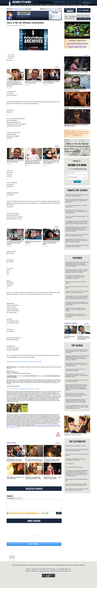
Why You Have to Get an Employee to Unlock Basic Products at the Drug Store (77, 489)
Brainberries (9, 163)
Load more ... (34, 544)
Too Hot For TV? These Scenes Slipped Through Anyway (77, 107)
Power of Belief (39, 4)
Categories (85, 4)
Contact (35, 565)
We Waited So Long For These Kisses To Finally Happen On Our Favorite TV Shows (75, 434)
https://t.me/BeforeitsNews (71, 151)
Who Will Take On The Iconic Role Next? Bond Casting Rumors (83, 338)
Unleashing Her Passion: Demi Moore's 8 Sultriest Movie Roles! (51, 243)
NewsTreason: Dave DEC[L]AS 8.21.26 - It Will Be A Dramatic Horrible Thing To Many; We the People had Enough (76, 240)
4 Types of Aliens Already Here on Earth (76, 446)
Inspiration (56, 4)
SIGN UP (70, 169)
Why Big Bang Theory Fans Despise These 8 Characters (14, 460)
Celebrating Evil (70, 463)
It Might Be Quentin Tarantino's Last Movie (33, 242)
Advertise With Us (22, 565)
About (14, 565)
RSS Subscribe (74, 565)
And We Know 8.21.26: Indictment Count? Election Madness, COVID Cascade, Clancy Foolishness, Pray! (77, 211)
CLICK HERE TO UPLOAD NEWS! (83, 18)
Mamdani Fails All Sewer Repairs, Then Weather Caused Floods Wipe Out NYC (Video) (76, 309)
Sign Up (88, 2)
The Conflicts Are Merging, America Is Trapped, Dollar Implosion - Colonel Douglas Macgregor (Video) (77, 375)
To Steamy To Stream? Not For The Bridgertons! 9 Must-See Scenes (52, 461)
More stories (27, 17)
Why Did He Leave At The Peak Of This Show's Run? (15, 161)
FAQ (30, 565)
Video (64, 4)
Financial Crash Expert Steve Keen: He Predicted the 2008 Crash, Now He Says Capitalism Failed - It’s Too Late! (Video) (76, 401)
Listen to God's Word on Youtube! (77, 43)
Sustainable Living (48, 4)
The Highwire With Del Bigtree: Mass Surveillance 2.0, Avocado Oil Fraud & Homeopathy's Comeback (75, 277)
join (14, 370)
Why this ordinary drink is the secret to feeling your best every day (75, 90)
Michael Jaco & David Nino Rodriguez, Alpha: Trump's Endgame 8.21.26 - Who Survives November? (77, 201)
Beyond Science (31, 4)
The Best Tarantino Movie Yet (69, 337)
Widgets (82, 565)
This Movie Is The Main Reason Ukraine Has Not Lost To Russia (76, 125)
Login (84, 2)
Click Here (20, 376)
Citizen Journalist (41, 376)
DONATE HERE (70, 11)
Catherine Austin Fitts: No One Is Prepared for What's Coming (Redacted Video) (77, 235)
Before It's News (21, 2)
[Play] (77, 30)
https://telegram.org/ (84, 146)
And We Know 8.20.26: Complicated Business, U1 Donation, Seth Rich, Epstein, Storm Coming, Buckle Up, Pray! (76, 395)
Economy (20, 4)
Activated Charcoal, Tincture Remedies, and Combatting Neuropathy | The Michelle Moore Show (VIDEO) (77, 303)
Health (24, 4)
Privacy (40, 565)
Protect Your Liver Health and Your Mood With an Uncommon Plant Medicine (77, 450)
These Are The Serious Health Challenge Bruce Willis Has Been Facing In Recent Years (33, 162)
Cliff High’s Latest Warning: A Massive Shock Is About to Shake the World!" (77, 246)
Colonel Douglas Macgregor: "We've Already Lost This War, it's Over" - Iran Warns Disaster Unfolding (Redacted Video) (77, 407)
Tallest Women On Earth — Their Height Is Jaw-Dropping (52, 478)
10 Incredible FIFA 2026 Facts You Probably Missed (76, 72)
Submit (77, 181)
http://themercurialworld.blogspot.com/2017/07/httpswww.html (26, 361)
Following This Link (13, 427)
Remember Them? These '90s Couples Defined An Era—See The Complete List (51, 162)
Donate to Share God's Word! (77, 47)
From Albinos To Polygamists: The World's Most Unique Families (15, 243)
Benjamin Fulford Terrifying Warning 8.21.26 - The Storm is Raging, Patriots (77, 195)
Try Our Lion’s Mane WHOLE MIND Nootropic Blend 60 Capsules (23, 388)
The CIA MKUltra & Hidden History (74, 467)
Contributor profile (20, 17)
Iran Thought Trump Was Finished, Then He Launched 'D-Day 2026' (77, 381)
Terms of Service (49, 565)
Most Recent (74, 4)
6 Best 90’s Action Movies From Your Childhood (15, 478)
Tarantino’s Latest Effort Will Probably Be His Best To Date (33, 478)
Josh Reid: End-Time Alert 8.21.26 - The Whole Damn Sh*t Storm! (76, 370)
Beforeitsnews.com (18, 9)
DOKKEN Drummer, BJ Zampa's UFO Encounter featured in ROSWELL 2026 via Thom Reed (76, 315)
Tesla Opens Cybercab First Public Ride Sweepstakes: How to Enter (76, 459)
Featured (15, 4)
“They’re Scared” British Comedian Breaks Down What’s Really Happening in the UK (76, 484)
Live (61, 4)
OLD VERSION (84, 10)
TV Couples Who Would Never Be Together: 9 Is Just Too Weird (34, 460)
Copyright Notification (61, 565)
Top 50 (68, 4)
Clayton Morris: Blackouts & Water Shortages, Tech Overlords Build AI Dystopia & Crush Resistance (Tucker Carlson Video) (77, 271)
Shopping (80, 4)
